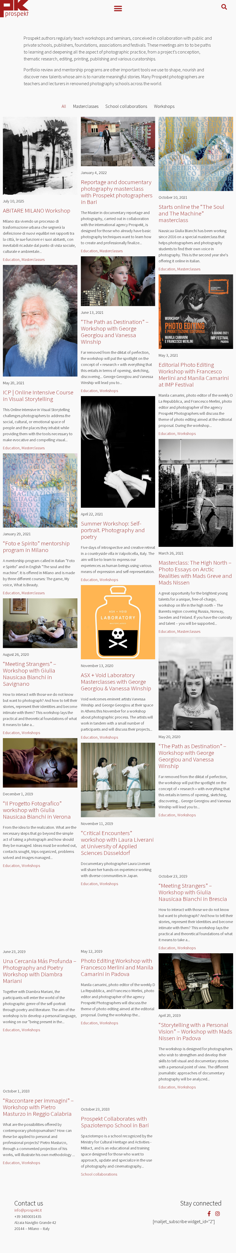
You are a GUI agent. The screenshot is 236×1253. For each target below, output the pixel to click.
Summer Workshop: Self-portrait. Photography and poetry (113, 529)
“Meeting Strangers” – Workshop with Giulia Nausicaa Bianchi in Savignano (29, 673)
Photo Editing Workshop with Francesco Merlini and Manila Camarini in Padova (117, 967)
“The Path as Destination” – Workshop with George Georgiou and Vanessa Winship (115, 331)
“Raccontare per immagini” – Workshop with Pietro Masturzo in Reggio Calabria (38, 1107)
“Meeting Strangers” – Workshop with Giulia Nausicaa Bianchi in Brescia (193, 892)
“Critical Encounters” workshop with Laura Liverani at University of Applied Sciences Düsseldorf (117, 843)
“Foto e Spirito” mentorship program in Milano (36, 546)
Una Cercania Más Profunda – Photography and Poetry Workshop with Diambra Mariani (39, 971)
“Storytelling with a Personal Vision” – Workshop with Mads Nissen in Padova (195, 1031)
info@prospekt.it (28, 1210)
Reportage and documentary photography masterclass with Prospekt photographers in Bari (117, 192)
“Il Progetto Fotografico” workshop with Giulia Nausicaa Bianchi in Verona (37, 809)
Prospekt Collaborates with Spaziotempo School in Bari (115, 1122)
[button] (118, 8)
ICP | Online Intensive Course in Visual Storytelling (38, 395)
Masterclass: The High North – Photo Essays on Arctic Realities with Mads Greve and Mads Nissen (195, 572)
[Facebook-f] (209, 1213)
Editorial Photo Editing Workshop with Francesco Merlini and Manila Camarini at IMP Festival (194, 374)
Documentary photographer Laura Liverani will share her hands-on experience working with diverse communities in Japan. (116, 869)
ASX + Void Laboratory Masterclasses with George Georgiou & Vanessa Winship (116, 681)
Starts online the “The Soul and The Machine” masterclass (191, 213)
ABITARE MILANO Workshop (36, 210)
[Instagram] (217, 1213)
